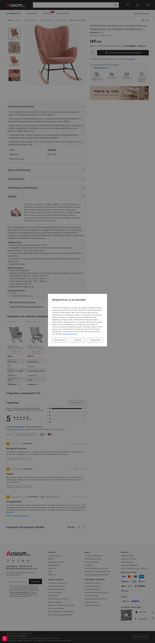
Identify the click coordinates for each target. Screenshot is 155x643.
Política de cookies (70, 334)
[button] (4, 638)
